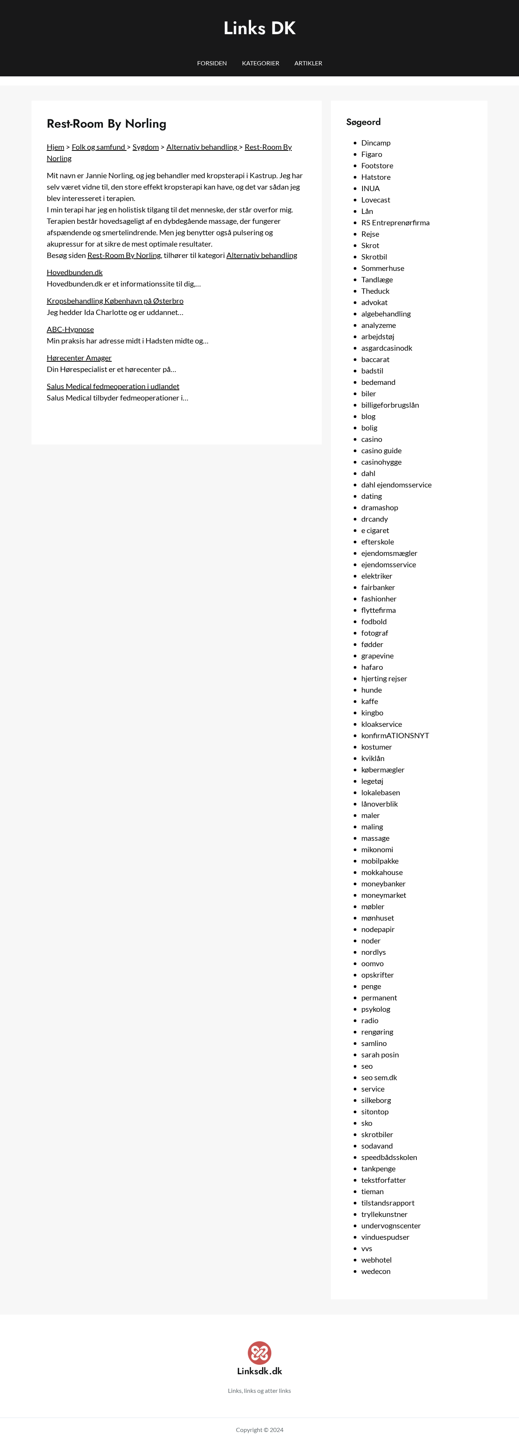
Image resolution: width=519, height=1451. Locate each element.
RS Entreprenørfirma (395, 222)
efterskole (377, 541)
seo (367, 1065)
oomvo (372, 963)
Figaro (371, 153)
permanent (379, 997)
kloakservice (381, 723)
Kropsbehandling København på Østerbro (115, 300)
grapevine (377, 655)
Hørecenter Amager (79, 357)
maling (372, 826)
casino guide (381, 450)
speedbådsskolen (389, 1156)
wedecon (376, 1270)
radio (369, 1020)
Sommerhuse (382, 267)
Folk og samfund (99, 146)
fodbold (374, 621)
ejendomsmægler (389, 552)
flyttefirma (378, 609)
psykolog (375, 1008)
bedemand (378, 381)
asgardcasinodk (386, 347)
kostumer (376, 746)
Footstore (377, 165)
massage (375, 837)
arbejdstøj (377, 336)
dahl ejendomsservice (396, 484)
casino (371, 438)
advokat (374, 302)
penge (371, 986)
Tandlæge (377, 279)
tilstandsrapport (388, 1202)
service (373, 1088)
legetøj (372, 780)
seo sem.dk (379, 1077)
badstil (372, 370)
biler (368, 393)
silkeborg (376, 1099)
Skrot (370, 245)
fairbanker (378, 587)
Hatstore (376, 176)
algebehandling (386, 313)
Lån (367, 210)
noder (371, 940)
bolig (369, 427)
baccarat (375, 359)
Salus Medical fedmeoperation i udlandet (113, 386)
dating (371, 495)
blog (368, 416)
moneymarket (383, 894)
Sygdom (146, 146)
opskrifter (377, 974)
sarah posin (380, 1054)
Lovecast (375, 199)
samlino (374, 1043)
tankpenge (378, 1168)
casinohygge (381, 461)
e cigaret (375, 530)
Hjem (55, 146)
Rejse (370, 233)
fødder (372, 644)
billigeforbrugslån (390, 404)
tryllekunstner (384, 1213)
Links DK (259, 28)
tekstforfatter (383, 1179)
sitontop (375, 1111)
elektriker (376, 575)
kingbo (372, 712)
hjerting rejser (384, 678)
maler (370, 815)
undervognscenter (391, 1225)
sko (366, 1122)
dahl (368, 473)
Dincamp (376, 142)
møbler (373, 906)
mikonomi (377, 849)
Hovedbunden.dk (75, 272)
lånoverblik (379, 803)
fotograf (374, 632)
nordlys (373, 951)
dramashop (379, 507)
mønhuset (377, 917)
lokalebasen (380, 792)
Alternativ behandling (202, 146)
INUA (370, 188)
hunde (371, 689)
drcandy (374, 518)
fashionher (379, 598)
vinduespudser (385, 1236)
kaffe (369, 701)
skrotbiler (377, 1134)
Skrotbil (374, 256)
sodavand (377, 1145)
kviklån (373, 758)
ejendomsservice (388, 564)
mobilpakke (380, 860)
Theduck (375, 290)
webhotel (376, 1259)
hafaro (372, 666)
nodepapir (378, 929)
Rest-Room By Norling (124, 255)
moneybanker (383, 883)
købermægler (383, 769)
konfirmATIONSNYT (395, 735)
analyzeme (378, 324)
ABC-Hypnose (70, 329)
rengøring (377, 1031)
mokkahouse (382, 872)
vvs (366, 1248)
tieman (372, 1191)
